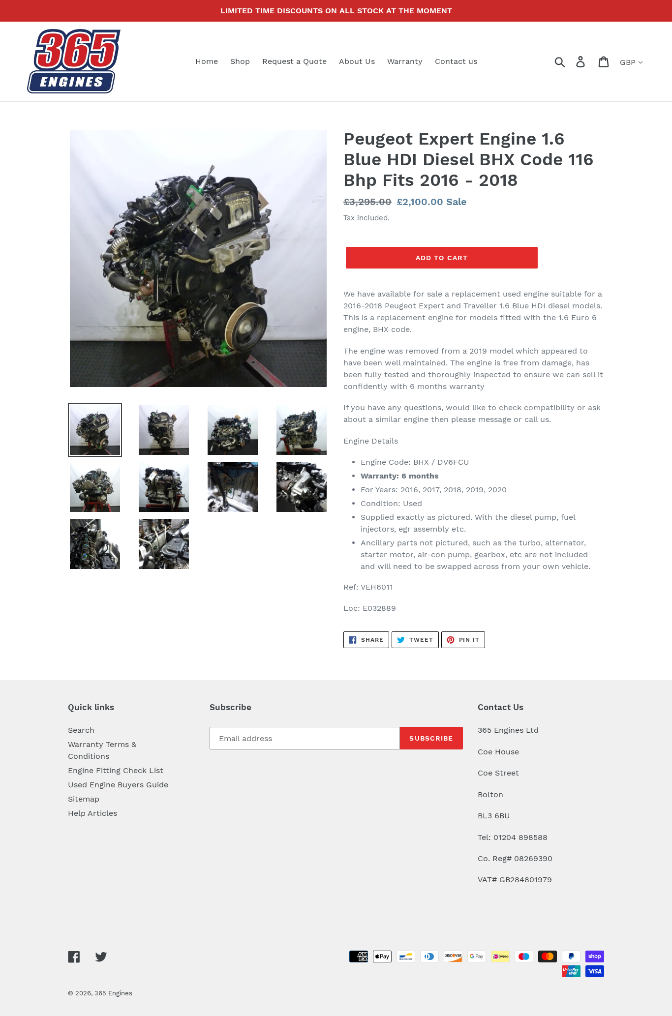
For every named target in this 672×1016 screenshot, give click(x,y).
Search (81, 730)
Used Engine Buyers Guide (118, 784)
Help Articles (92, 813)
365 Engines (113, 993)
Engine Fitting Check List (115, 770)
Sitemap (83, 799)
